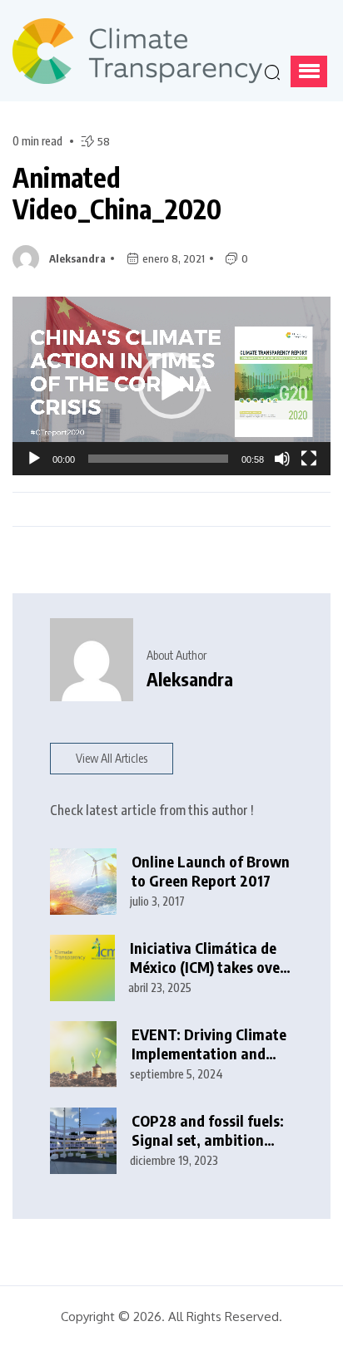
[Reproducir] (34, 458)
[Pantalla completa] (309, 458)
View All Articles (111, 758)
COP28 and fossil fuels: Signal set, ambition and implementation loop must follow (208, 1130)
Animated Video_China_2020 (116, 193)
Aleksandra (77, 258)
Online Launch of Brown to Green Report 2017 (211, 871)
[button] (309, 71)
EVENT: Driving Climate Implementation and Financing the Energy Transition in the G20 (209, 1044)
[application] (171, 386)
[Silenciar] (282, 458)
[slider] (158, 458)
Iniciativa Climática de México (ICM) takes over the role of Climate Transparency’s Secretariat (208, 957)
